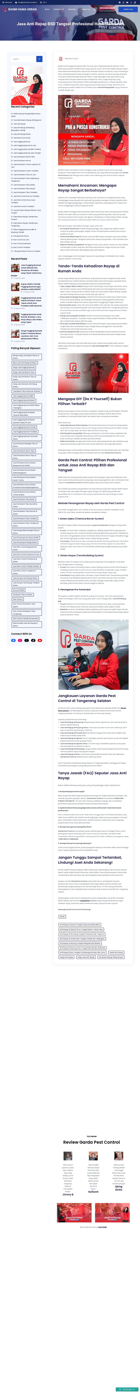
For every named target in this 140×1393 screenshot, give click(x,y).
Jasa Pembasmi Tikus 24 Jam (24, 175)
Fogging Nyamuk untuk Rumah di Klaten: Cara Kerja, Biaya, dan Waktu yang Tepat (31, 318)
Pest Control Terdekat (21, 247)
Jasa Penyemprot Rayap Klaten (25, 542)
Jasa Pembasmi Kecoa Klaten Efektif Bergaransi (24, 471)
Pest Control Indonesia (22, 243)
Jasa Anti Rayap (19, 124)
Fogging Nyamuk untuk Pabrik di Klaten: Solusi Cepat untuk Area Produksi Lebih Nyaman (31, 302)
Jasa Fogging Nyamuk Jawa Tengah (27, 153)
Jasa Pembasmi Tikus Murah (24, 188)
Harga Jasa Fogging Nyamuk (24, 367)
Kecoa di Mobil (18, 590)
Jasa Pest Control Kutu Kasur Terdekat (23, 201)
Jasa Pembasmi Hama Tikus (24, 157)
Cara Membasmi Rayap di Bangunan (27, 120)
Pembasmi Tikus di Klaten (22, 595)
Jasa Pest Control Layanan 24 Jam (26, 554)
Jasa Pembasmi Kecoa (22, 160)
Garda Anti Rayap (116, 952)
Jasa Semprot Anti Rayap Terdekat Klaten (26, 584)
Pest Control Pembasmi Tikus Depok (24, 605)
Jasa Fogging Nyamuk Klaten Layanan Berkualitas (24, 413)
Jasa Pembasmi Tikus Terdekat (25, 192)
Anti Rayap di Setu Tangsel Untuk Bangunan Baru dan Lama (82, 952)
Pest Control (17, 599)
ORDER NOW (128, 9)
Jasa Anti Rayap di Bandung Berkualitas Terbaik (22, 129)
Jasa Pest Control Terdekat (23, 206)
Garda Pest (85, 901)
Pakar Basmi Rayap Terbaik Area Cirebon (24, 218)
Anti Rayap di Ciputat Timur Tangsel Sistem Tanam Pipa (81, 929)
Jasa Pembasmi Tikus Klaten (24, 185)
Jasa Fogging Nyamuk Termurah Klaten (25, 437)
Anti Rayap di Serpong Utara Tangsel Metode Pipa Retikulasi (82, 948)
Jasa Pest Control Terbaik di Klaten (26, 566)
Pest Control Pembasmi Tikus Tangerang (24, 612)
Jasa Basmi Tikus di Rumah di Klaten (26, 391)
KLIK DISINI (102, 1227)
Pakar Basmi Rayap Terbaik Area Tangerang (24, 224)
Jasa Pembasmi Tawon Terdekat (25, 171)
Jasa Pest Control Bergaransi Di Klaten (25, 548)
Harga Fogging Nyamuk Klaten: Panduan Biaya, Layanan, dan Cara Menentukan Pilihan (31, 335)
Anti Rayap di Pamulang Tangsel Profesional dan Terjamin (82, 934)
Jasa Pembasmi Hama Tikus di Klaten (24, 456)
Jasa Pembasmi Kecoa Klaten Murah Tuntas (24, 478)
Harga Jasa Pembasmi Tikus (23, 372)
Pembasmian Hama (21, 236)
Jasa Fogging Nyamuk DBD (23, 396)
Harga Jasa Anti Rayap (85, 957)
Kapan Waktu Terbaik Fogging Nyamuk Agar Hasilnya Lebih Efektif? (31, 287)
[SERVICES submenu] (77, 9)
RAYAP (62, 917)
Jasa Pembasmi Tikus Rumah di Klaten (25, 512)
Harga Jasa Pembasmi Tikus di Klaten (24, 378)
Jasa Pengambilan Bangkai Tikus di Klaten (26, 531)
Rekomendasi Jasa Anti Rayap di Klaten (25, 624)
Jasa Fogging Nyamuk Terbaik (24, 427)
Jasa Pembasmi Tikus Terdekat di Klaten (25, 524)
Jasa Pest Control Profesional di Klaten (25, 560)
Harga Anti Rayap (66, 957)
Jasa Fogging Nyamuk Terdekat (25, 432)
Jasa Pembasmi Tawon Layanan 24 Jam (25, 165)
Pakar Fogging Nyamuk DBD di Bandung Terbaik (23, 230)
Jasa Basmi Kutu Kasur (22, 138)
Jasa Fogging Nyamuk (21, 142)
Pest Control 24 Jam (21, 240)
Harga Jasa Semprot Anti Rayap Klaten (25, 385)
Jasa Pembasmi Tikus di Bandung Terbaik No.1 (25, 179)
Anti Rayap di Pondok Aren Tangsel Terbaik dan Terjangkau (82, 939)
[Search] (39, 59)
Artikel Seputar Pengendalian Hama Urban (25, 115)
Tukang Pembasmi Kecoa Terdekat (26, 251)
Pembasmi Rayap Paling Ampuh (111, 957)
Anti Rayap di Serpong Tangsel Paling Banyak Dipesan (80, 943)
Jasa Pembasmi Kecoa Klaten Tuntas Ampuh (24, 493)
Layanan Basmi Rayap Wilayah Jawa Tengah (26, 211)
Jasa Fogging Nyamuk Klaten (24, 400)
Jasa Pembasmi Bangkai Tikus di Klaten (25, 445)
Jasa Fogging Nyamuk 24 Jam (24, 145)
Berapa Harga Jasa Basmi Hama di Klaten (26, 356)
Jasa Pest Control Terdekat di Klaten (24, 572)
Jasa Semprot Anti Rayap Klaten (25, 578)
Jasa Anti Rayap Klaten (22, 134)
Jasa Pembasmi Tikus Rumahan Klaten (25, 505)
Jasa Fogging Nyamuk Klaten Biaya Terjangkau (26, 406)
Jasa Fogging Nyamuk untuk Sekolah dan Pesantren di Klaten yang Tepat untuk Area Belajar (26, 270)
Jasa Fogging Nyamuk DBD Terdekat (27, 149)
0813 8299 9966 (107, 8)
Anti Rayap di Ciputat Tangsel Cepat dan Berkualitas (80, 925)
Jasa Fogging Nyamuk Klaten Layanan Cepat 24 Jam (24, 421)
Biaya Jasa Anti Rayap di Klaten (25, 363)
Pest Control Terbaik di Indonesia (25, 618)
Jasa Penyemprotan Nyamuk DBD (26, 538)
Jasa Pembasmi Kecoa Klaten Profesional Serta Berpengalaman (26, 486)
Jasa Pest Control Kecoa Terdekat (26, 196)
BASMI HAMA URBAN (22, 9)
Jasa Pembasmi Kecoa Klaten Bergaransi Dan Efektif (24, 464)
